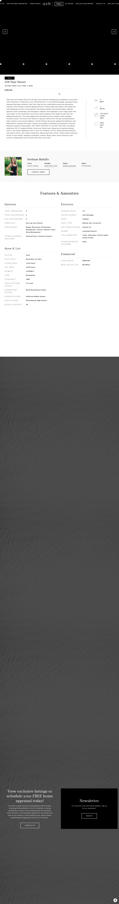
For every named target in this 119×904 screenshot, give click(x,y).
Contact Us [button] (30, 825)
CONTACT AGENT (38, 172)
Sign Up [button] (89, 816)
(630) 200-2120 (51, 166)
